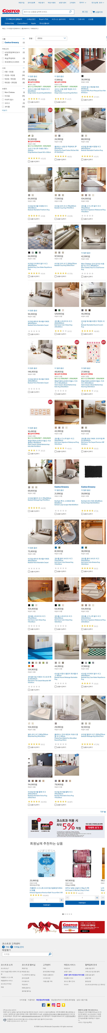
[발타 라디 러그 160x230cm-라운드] (29, 723)
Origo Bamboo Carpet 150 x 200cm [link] (39, 152)
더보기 (4, 110)
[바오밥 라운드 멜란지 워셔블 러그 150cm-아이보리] (59, 663)
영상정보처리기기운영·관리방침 (63, 1000)
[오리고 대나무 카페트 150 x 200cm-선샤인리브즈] (32, 135)
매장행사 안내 (68, 978)
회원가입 (25, 968)
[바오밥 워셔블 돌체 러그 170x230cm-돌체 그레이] (66, 781)
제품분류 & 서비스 (7, 981)
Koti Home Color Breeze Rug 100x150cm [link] (90, 563)
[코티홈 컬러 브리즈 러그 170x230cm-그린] (59, 547)
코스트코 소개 (7, 965)
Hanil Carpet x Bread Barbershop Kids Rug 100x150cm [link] (92, 386)
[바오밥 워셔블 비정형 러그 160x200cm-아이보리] (86, 135)
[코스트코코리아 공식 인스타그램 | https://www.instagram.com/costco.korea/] (53, 1006)
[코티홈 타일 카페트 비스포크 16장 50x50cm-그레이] (40, 663)
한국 (100, 3)
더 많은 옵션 (32, 76)
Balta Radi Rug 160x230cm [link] (36, 736)
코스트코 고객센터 (11, 943)
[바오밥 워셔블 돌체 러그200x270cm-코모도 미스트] (32, 781)
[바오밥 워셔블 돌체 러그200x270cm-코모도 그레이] (29, 781)
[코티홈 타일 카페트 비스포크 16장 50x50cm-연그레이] (47, 663)
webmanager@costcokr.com (31, 1016)
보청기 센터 (68, 972)
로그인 (85, 11)
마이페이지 (25, 981)
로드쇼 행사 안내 (69, 981)
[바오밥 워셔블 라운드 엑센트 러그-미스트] (86, 310)
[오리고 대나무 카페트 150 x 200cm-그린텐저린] (29, 135)
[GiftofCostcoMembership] (66, 932)
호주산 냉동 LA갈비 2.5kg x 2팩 (77, 888)
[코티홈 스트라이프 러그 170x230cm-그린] (32, 605)
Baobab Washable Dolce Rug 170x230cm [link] (64, 796)
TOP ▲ (103, 812)
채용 (2, 987)
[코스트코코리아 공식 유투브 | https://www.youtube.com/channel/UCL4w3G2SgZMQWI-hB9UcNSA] (59, 1006)
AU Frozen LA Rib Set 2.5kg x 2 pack (77, 890)
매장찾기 (6, 950)
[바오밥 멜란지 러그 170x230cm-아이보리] (32, 487)
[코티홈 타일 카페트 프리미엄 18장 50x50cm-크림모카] (82, 427)
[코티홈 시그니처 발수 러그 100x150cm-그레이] (63, 427)
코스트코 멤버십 (28, 965)
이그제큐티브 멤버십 (28, 975)
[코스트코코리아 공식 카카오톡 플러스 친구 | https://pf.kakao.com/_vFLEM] (49, 1006)
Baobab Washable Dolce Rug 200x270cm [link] (37, 796)
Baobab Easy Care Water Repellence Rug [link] (40, 268)
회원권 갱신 (25, 972)
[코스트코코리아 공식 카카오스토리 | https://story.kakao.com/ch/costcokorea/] (63, 1006)
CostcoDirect (22, 23)
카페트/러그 (34, 28)
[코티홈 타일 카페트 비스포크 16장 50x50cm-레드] (32, 666)
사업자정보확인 (70, 1016)
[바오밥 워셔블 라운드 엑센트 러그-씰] (89, 310)
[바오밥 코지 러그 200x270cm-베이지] (56, 252)
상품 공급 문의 (90, 968)
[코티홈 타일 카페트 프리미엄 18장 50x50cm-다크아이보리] (86, 427)
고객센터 (46, 965)
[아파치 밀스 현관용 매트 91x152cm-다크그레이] (82, 76)
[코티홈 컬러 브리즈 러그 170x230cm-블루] (56, 547)
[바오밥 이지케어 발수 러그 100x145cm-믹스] (93, 663)
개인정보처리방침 (43, 1000)
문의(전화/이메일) (49, 972)
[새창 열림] (5, 1021)
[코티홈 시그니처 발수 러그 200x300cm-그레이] (89, 605)
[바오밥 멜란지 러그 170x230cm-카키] (36, 487)
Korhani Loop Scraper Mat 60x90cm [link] (66, 505)
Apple (33, 23)
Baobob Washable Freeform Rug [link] (92, 150)
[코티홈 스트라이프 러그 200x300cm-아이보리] (63, 310)
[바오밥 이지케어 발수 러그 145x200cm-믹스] (40, 252)
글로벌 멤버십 (26, 991)
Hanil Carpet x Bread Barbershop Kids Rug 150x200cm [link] (65, 386)
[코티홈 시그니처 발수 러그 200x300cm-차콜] (86, 605)
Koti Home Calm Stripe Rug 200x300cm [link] (63, 326)
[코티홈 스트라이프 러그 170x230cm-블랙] (29, 605)
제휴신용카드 (26, 988)
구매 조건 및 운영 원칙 (92, 972)
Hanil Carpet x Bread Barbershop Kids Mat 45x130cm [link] (39, 445)
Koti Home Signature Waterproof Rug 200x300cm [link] (93, 621)
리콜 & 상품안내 (48, 975)
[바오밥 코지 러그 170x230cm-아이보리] (63, 195)
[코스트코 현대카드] (66, 837)
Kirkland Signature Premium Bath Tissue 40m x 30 (46, 893)
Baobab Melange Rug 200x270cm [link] (92, 736)
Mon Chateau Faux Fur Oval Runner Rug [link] (92, 268)
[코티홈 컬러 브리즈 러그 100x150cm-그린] (86, 547)
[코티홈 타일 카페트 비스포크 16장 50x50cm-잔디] (43, 663)
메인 (3, 28)
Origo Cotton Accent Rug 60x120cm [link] (40, 93)
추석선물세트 (44, 23)
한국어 (82, 2)
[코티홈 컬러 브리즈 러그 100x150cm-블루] (82, 547)
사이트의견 (46, 978)
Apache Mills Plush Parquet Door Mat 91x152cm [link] (93, 91)
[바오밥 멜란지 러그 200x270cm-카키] (89, 723)
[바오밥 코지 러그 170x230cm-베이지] (56, 195)
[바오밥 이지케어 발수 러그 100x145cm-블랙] (82, 663)
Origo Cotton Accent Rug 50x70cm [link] (66, 93)
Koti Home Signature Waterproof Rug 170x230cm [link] (93, 211)
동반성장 (88, 981)
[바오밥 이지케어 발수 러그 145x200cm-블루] (32, 252)
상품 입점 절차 (90, 975)
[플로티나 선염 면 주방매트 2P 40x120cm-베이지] (56, 135)
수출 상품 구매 (47, 981)
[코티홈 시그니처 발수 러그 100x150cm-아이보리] (66, 427)
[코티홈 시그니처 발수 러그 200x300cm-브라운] (82, 605)
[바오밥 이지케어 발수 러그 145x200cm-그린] (36, 252)
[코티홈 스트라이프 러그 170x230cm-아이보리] (36, 605)
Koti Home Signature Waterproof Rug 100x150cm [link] (67, 443)
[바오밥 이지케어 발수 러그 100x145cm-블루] (86, 663)
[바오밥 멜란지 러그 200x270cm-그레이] (82, 723)
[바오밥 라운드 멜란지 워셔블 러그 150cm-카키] (63, 663)
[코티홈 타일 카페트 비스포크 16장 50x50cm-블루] (29, 663)
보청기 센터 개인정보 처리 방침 (74, 975)
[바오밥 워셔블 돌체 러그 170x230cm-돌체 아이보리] (70, 781)
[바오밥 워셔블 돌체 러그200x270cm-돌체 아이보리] (43, 781)
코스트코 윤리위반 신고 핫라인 (95, 984)
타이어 (71, 19)
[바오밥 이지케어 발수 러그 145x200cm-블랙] (29, 252)
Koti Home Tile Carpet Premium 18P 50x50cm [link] (92, 443)
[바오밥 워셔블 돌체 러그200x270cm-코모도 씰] (36, 781)
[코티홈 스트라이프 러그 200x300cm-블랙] (56, 310)
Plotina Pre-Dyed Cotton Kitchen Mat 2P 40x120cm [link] (67, 151)
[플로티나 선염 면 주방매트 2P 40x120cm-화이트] (63, 135)
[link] (40, 72)
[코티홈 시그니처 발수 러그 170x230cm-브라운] (82, 195)
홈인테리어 (25, 28)
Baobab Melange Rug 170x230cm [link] (39, 500)
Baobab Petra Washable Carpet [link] (38, 325)
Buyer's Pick (43, 19)
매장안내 (67, 968)
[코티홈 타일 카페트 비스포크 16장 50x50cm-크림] (36, 663)
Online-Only (9, 23)
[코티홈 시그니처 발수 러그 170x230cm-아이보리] (93, 195)
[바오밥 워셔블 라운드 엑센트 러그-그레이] (82, 310)
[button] (71, 12)
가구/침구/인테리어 (13, 28)
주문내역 (25, 984)
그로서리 (81, 19)
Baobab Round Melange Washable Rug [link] (66, 678)
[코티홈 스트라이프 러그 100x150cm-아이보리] (63, 605)
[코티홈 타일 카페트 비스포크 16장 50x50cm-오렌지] (29, 666)
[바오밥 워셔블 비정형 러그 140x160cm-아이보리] (32, 195)
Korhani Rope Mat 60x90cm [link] (90, 503)
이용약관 (31, 1000)
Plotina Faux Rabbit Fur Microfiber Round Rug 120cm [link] (66, 739)
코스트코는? (5, 968)
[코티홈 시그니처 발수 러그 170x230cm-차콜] (86, 195)
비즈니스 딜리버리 (59, 19)
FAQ (44, 968)
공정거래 (88, 978)
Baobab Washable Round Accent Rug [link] (92, 326)
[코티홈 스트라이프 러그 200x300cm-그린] (59, 310)
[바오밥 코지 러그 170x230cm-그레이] (59, 195)
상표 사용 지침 (82, 1000)
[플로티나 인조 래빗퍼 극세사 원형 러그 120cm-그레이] (56, 723)
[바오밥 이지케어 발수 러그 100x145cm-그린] (89, 663)
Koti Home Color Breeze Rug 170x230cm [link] (64, 563)
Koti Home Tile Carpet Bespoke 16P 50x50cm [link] (39, 681)
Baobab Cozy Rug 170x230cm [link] (64, 208)
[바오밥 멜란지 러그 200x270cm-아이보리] (86, 723)
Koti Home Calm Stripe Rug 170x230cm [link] (37, 621)
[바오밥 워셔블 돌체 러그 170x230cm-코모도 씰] (63, 781)
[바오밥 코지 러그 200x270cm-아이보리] (63, 252)
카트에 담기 (46, 905)
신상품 (90, 19)
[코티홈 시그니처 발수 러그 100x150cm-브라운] (56, 427)
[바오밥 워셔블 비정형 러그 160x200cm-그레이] (82, 135)
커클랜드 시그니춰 (7, 977)
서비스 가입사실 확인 (85, 1022)
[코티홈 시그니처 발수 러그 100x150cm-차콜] (59, 427)
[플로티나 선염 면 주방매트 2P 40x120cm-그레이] (59, 135)
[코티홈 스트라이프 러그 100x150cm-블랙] (56, 605)
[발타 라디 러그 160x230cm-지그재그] (32, 723)
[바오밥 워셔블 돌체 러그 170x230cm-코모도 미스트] (59, 781)
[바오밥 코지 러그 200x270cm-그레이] (59, 252)
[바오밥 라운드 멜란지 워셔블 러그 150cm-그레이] (56, 663)
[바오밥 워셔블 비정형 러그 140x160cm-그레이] (29, 195)
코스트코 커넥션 (6, 984)
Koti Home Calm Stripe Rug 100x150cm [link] (63, 621)
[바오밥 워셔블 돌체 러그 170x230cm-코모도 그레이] (56, 781)
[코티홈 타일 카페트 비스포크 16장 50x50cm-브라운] (32, 663)
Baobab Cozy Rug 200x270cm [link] (64, 265)
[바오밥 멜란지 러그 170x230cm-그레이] (29, 487)
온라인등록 (25, 978)
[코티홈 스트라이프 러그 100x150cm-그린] (59, 605)
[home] (11, 11)
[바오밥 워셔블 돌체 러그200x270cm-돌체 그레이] (40, 781)
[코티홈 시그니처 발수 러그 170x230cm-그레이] (89, 195)
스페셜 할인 (31, 19)
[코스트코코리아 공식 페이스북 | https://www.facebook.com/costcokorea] (44, 1006)
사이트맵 (23, 1000)
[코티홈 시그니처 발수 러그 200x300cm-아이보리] (93, 605)
